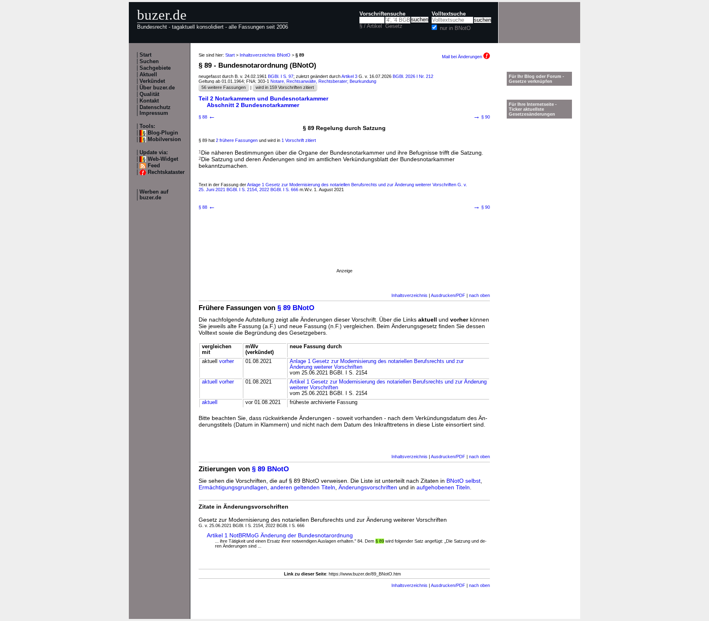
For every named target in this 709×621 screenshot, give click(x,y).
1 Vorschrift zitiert (298, 140)
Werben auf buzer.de (154, 195)
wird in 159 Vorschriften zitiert (285, 87)
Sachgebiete (155, 68)
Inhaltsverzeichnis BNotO (265, 55)
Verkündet (152, 81)
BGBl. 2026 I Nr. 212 (413, 76)
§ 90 (481, 116)
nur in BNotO (455, 28)
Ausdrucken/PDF (448, 295)
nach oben (479, 295)
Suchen (149, 61)
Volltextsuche (449, 14)
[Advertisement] (344, 249)
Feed (154, 166)
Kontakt (149, 101)
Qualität (149, 94)
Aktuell (148, 75)
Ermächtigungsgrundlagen (233, 487)
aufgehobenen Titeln (443, 487)
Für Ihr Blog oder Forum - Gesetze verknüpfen (536, 79)
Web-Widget (163, 159)
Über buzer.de (157, 88)
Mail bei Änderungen (462, 56)
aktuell (209, 382)
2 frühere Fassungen (237, 140)
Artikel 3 (349, 76)
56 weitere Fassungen (223, 87)
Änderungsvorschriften (367, 487)
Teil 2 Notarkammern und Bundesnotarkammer (263, 98)
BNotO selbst (463, 480)
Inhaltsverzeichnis (409, 295)
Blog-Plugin (163, 133)
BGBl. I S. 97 (280, 76)
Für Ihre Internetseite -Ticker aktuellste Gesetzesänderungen (533, 109)
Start (145, 55)
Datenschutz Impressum (155, 110)
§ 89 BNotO (295, 308)
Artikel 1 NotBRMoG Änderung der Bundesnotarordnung (280, 535)
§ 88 (207, 116)
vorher (226, 361)
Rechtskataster (166, 172)
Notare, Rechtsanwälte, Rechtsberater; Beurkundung (323, 81)
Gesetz (394, 26)
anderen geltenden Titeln (302, 487)
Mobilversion (164, 139)
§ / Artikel (370, 26)
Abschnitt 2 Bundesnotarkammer (253, 105)
